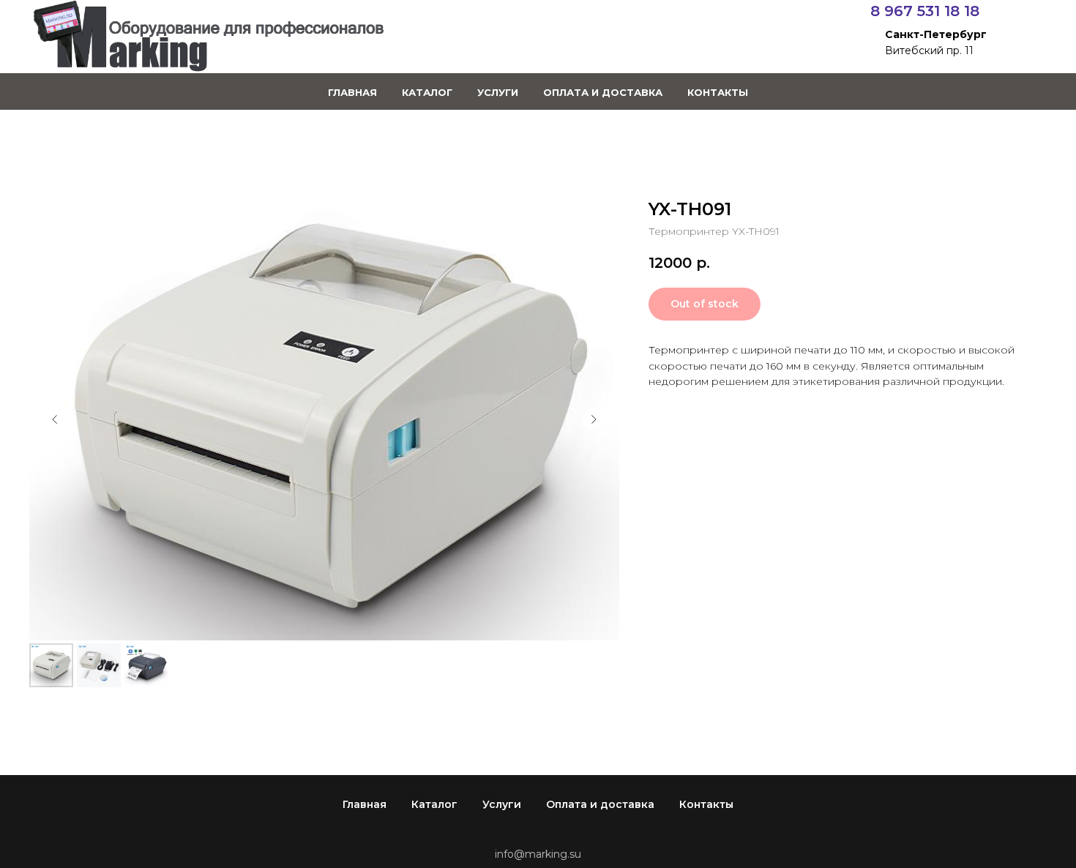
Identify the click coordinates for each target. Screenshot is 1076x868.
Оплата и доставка (602, 92)
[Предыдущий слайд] (55, 419)
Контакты (717, 92)
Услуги (497, 92)
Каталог (427, 92)
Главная (352, 92)
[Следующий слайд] (594, 419)
